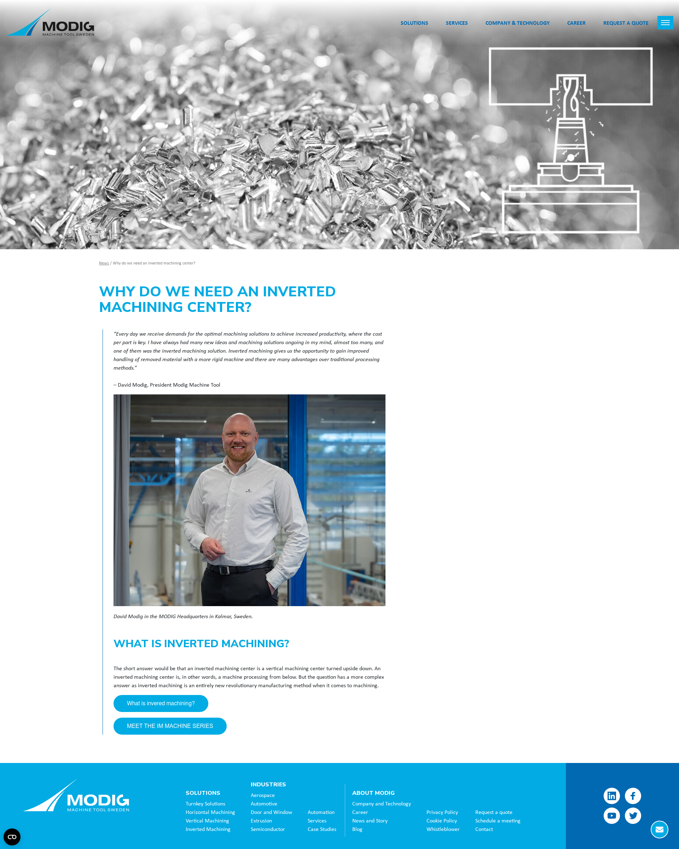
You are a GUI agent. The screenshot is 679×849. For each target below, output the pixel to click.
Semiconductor (268, 829)
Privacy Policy (442, 812)
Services (317, 820)
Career (360, 812)
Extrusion (261, 820)
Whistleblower (443, 829)
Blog (357, 829)
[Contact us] (659, 829)
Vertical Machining (207, 820)
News (104, 263)
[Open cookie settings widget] (12, 836)
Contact (484, 829)
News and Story (370, 820)
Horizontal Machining (210, 812)
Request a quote (493, 812)
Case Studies (322, 829)
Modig (76, 795)
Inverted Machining (208, 829)
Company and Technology (381, 803)
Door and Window (271, 812)
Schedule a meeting (498, 820)
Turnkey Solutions (205, 803)
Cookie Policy (441, 820)
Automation (321, 812)
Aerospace (263, 795)
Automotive (264, 803)
